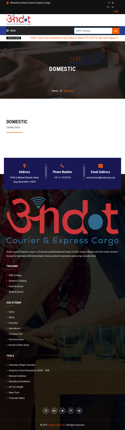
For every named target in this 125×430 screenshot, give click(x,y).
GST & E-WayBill (16, 387)
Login (116, 11)
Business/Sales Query (19, 345)
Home (55, 90)
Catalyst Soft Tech (56, 425)
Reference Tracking (18, 281)
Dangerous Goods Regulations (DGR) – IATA (29, 370)
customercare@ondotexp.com (100, 177)
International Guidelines (19, 381)
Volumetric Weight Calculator (22, 365)
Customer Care (16, 334)
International (14, 328)
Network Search (16, 292)
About (11, 317)
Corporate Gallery (17, 398)
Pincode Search (16, 286)
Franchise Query (16, 339)
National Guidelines (18, 376)
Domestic (13, 323)
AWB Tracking (15, 275)
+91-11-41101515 (62, 177)
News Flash (14, 392)
